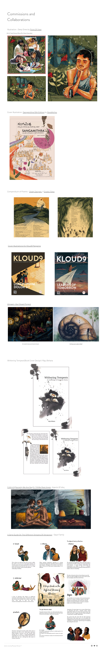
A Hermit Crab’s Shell (76, 344)
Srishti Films (49, 191)
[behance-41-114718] (97, 646)
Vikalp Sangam (35, 191)
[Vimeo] (94, 646)
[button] (23, 555)
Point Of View (35, 29)
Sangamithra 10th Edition (33, 112)
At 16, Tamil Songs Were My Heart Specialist (19, 33)
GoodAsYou (52, 112)
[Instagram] (92, 646)
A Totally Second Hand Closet (30, 344)
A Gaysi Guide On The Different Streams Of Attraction (29, 534)
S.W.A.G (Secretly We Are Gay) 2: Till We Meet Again (29, 487)
